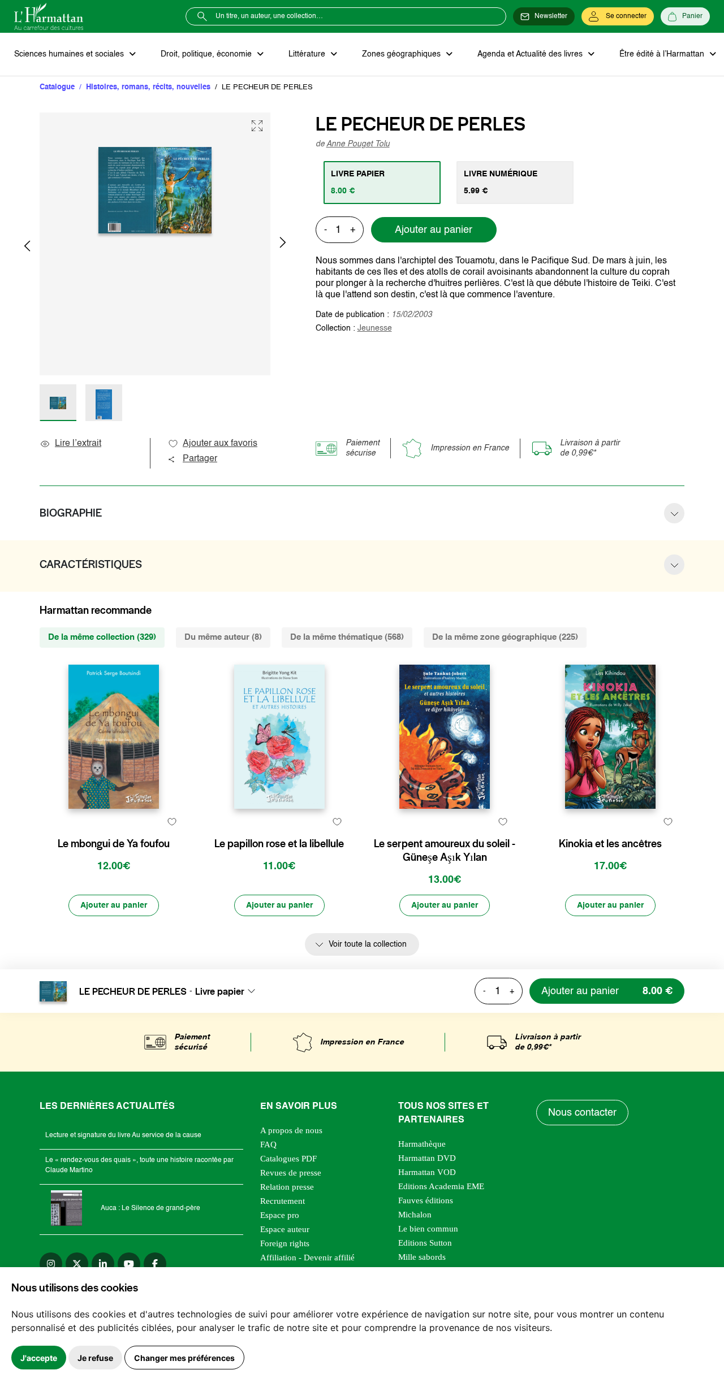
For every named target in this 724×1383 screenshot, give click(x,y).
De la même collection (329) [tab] (102, 637)
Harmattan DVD (427, 1158)
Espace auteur (284, 1229)
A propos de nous (291, 1130)
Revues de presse (290, 1172)
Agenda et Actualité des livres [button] (531, 54)
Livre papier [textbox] (219, 991)
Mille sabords (422, 1256)
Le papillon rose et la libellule (279, 844)
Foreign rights (284, 1243)
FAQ (268, 1144)
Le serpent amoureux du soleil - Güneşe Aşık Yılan (444, 850)
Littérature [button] (307, 54)
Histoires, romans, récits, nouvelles (148, 87)
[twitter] (77, 1263)
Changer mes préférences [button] (184, 1358)
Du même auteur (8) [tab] (223, 637)
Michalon (415, 1214)
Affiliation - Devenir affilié (307, 1257)
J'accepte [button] (38, 1358)
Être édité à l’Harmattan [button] (662, 54)
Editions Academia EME (441, 1186)
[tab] (382, 182)
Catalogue (57, 87)
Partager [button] (200, 458)
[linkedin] (103, 1263)
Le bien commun (428, 1228)
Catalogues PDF (288, 1158)
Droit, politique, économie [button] (207, 54)
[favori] (172, 821)
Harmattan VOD (427, 1172)
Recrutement (282, 1201)
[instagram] (51, 1263)
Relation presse (287, 1186)
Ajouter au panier (433, 230)
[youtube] (129, 1263)
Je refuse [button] (95, 1358)
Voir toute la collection (368, 944)
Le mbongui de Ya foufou (114, 844)
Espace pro (279, 1215)
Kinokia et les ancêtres (610, 844)
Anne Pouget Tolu (358, 144)
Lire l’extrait (78, 443)
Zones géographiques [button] (402, 54)
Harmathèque (422, 1143)
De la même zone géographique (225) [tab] (505, 637)
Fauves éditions (425, 1200)
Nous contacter (582, 1113)
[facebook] (155, 1263)
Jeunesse (374, 328)
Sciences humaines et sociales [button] (70, 54)
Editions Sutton (425, 1242)
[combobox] (228, 991)
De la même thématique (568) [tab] (347, 637)
